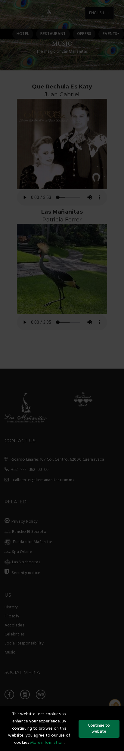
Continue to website (99, 728)
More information (47, 742)
